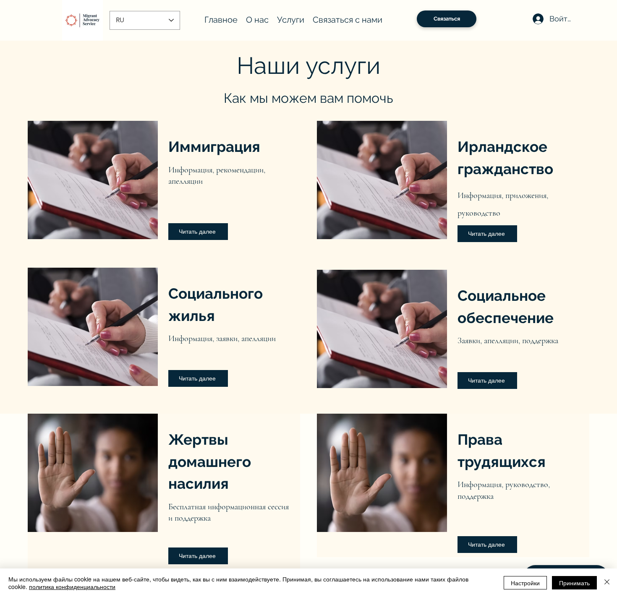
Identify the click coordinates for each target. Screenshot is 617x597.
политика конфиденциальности (72, 586)
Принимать (574, 583)
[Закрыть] (607, 582)
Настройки (525, 583)
